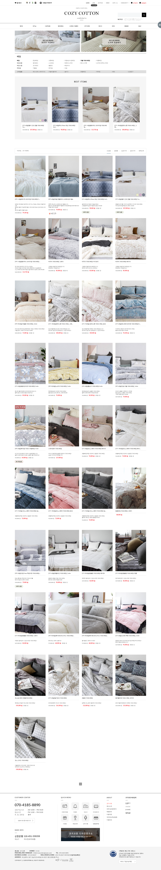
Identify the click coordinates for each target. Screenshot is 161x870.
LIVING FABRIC (74, 26)
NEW (21, 26)
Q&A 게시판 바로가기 (25, 820)
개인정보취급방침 (112, 817)
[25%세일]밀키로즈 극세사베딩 (57, 698)
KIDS (113, 26)
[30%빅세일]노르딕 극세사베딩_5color (59, 386)
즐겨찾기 (19, 3)
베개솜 (51, 68)
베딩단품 (19, 63)
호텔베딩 (83, 71)
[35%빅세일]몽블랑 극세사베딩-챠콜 (126, 573)
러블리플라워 (53, 71)
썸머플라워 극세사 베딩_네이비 (124, 698)
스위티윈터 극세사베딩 (55, 448)
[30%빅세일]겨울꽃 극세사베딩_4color (26, 324)
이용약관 (109, 814)
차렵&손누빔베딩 (70, 60)
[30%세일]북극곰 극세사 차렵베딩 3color (27, 448)
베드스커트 (83, 63)
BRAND (127, 26)
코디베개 (35, 65)
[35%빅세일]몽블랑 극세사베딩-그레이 (26, 635)
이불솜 (35, 68)
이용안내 (109, 820)
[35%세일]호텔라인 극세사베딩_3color (59, 573)
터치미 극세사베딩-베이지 (123, 261)
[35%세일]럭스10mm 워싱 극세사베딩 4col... (95, 199)
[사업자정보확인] (75, 855)
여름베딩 (99, 60)
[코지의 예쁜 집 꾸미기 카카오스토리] (27, 3)
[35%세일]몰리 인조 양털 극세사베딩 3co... (127, 199)
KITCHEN (87, 26)
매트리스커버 (69, 63)
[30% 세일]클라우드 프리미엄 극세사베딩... (27, 261)
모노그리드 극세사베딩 (21, 760)
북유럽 (98, 71)
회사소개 (109, 806)
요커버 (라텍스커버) (102, 63)
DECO (100, 26)
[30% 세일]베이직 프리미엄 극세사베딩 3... (27, 199)
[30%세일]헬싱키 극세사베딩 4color (92, 386)
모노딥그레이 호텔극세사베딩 (23, 698)
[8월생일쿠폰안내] (129, 19)
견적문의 (135, 3)
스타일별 (19, 71)
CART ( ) (115, 3)
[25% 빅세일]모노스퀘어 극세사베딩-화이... (128, 448)
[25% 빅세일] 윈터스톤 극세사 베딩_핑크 (94, 324)
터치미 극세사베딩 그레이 (56, 261)
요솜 (66, 68)
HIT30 (34, 26)
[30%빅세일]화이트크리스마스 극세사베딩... (61, 635)
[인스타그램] (35, 3)
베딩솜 (19, 68)
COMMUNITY (124, 3)
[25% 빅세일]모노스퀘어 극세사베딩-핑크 (60, 511)
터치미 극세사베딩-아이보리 (90, 261)
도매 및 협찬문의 (112, 809)
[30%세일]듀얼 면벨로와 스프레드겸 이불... (61, 199)
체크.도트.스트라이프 (39, 71)
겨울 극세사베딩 (85, 60)
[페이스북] (30, 3)
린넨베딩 (35, 60)
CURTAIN (47, 26)
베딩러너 (67, 65)
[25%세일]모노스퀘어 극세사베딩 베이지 (94, 448)
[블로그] (33, 3)
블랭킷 (51, 65)
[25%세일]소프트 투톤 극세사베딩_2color (127, 635)
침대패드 (35, 63)
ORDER (107, 3)
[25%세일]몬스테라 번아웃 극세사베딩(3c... (128, 324)
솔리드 (67, 71)
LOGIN (87, 3)
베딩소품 (19, 65)
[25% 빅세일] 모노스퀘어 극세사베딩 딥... (94, 511)
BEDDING (61, 26)
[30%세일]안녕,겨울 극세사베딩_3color (126, 386)
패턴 (113, 71)
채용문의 (109, 811)
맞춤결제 (143, 3)
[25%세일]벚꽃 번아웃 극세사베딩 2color (27, 386)
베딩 (18, 60)
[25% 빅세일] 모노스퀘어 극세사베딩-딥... (27, 511)
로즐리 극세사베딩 (87, 698)
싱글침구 (130, 71)
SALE (139, 26)
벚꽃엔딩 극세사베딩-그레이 (123, 511)
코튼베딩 (51, 60)
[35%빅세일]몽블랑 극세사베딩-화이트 (93, 573)
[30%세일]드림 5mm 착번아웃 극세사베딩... (27, 573)
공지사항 (109, 803)
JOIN (94, 3)
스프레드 (51, 63)
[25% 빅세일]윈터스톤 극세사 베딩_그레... (60, 324)
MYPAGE (100, 3)
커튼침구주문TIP (47, 3)
